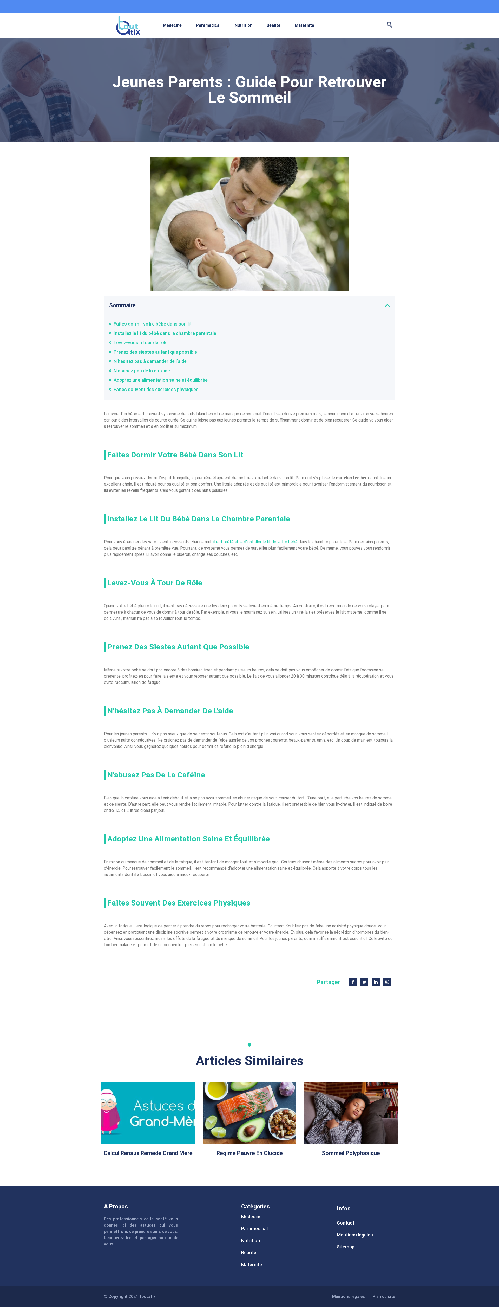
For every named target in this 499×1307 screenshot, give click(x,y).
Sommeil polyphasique (351, 1153)
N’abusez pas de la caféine (142, 370)
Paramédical (208, 25)
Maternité (304, 25)
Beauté (273, 25)
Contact (345, 1223)
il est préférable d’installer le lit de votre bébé (256, 541)
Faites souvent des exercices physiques (156, 389)
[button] (390, 25)
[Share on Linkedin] (376, 982)
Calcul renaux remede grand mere (148, 1153)
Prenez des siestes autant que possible (155, 352)
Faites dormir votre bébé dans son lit (153, 324)
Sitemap (345, 1246)
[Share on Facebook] (353, 982)
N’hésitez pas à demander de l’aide (150, 361)
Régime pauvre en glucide (249, 1153)
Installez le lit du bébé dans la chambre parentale (165, 333)
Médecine (172, 25)
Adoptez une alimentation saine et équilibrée (161, 380)
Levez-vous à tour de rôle (141, 342)
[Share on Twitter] (364, 982)
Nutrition (243, 25)
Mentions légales (355, 1235)
